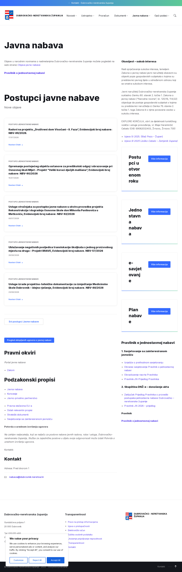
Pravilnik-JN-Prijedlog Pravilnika (141, 379)
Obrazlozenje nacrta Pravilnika (141, 374)
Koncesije (12, 393)
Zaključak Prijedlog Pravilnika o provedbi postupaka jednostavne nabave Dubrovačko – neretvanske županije (149, 398)
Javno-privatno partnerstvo (22, 398)
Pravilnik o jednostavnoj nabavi (24, 72)
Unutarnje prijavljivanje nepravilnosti (85, 538)
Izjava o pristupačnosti (79, 526)
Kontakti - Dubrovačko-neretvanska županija (92, 3)
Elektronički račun (76, 530)
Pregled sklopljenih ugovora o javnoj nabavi (29, 340)
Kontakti (72, 547)
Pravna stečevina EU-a (19, 405)
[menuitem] (71, 15)
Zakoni (10, 370)
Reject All (37, 560)
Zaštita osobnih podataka (80, 534)
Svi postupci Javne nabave (24, 321)
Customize (18, 560)
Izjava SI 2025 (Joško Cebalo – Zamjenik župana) (151, 140)
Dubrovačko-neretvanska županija (39, 15)
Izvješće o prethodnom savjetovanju (143, 362)
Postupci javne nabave (52, 98)
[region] (37, 550)
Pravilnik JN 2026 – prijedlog (139, 405)
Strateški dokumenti (17, 414)
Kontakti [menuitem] (161, 566)
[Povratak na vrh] (175, 566)
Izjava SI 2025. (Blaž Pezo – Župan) (143, 136)
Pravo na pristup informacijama (83, 522)
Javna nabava (14, 389)
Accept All (55, 560)
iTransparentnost (76, 543)
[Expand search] (175, 15)
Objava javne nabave (29, 64)
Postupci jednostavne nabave (24, 124)
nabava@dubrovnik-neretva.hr (26, 477)
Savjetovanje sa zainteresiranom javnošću (29, 419)
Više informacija (159, 159)
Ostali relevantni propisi (19, 410)
